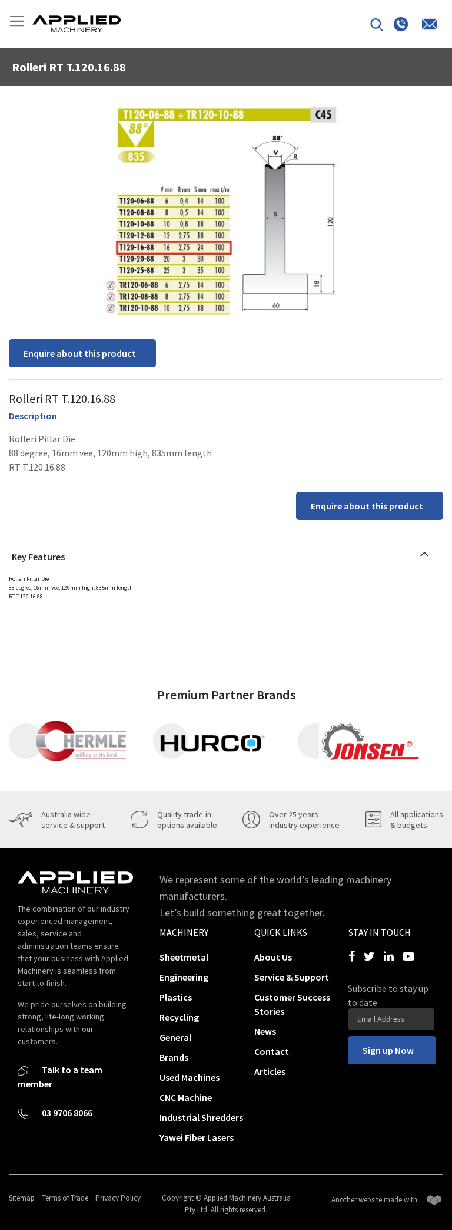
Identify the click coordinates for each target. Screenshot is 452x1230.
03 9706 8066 (66, 1113)
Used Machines (189, 1077)
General (175, 1037)
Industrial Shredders (201, 1117)
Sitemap (22, 1198)
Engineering (183, 977)
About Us (273, 957)
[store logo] (76, 23)
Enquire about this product (80, 353)
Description (33, 416)
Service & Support (291, 977)
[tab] (217, 553)
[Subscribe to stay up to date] (391, 1019)
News (265, 1031)
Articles (269, 1071)
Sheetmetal (183, 957)
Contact (271, 1051)
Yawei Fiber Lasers (196, 1137)
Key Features (38, 557)
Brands (173, 1057)
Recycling (179, 1017)
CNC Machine (185, 1097)
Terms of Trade (65, 1198)
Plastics (175, 997)
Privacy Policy (118, 1198)
